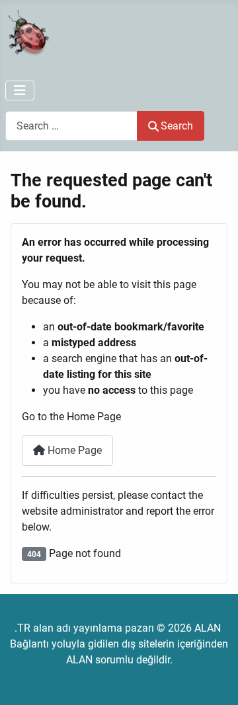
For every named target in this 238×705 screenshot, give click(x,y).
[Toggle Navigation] (19, 90)
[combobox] (71, 126)
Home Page (73, 450)
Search (177, 126)
